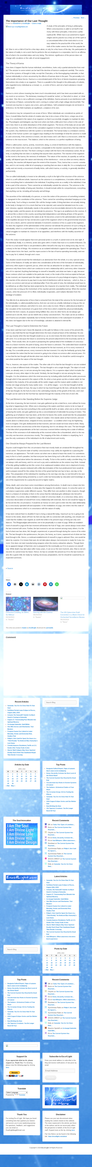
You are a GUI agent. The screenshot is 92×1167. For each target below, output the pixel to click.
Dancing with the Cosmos (42, 612)
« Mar (8, 786)
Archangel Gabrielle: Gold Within (18, 724)
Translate (22, 1095)
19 (26, 779)
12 (26, 776)
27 (31, 781)
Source (10, 568)
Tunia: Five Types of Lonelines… (64, 824)
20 (31, 779)
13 (31, 776)
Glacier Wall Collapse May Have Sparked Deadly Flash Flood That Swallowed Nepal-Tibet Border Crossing (21, 752)
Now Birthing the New (53, 806)
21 (35, 779)
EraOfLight (26, 23)
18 (22, 779)
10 (17, 776)
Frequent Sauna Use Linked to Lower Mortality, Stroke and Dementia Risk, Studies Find (19, 734)
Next (83, 18)
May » (13, 786)
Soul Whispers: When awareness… (64, 840)
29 (8, 783)
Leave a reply (36, 23)
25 (22, 781)
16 (13, 779)
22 (8, 781)
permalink (49, 628)
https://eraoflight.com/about (57, 1136)
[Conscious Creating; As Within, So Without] (18, 604)
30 (13, 783)
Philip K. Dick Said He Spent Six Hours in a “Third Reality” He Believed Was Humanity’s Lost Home (22, 741)
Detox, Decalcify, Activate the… (63, 838)
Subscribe (50, 1077)
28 (35, 781)
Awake (24, 628)
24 (17, 781)
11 (22, 776)
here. (7, 1067)
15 (8, 779)
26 (26, 781)
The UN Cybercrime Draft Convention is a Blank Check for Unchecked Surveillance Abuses (72, 614)
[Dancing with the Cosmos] (45, 604)
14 (35, 776)
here (73, 1130)
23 (13, 781)
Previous (76, 18)
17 (17, 779)
